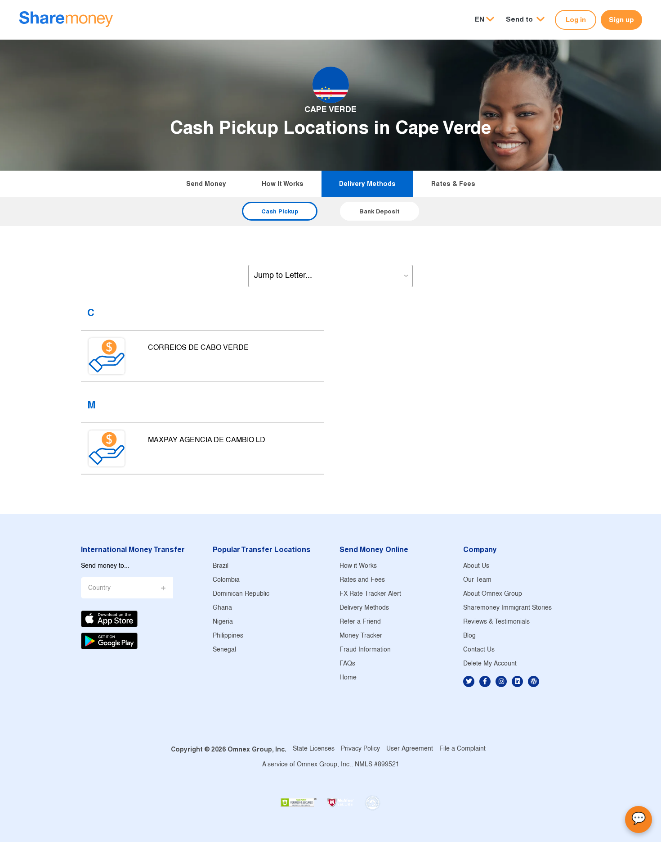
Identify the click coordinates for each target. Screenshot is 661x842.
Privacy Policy (360, 749)
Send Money (206, 183)
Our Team (477, 580)
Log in (576, 19)
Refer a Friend (360, 622)
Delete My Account (490, 664)
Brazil (220, 566)
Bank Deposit (379, 211)
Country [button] (99, 588)
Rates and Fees (362, 580)
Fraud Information (365, 650)
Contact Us (479, 650)
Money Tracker (360, 636)
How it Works (283, 183)
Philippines (228, 636)
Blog (469, 636)
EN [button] (479, 19)
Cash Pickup (279, 211)
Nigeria (223, 622)
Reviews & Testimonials (496, 622)
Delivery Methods (367, 183)
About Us (476, 566)
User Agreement (409, 749)
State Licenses (314, 749)
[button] (525, 20)
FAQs (347, 664)
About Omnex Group (492, 594)
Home (348, 678)
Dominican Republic (241, 594)
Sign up (621, 19)
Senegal (224, 650)
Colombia (226, 580)
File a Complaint (462, 749)
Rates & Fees (453, 183)
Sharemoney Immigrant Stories (507, 608)
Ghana (222, 608)
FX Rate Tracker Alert (370, 594)
